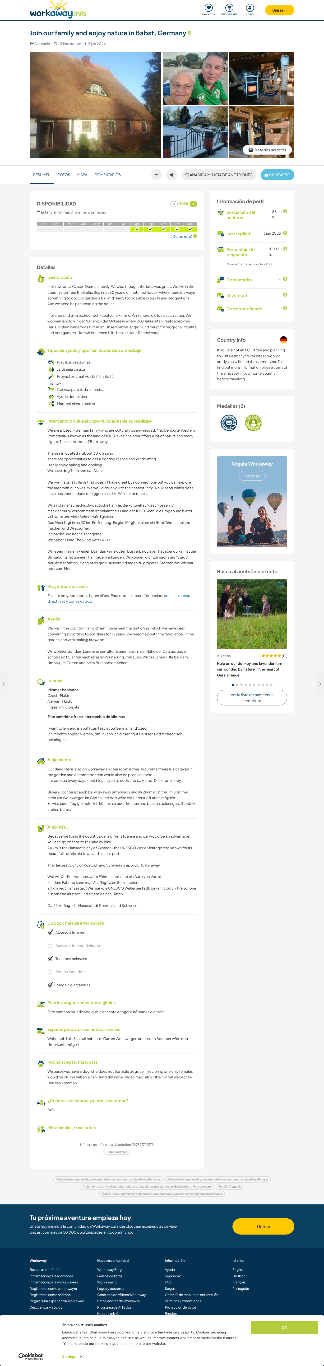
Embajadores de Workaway (118, 1301)
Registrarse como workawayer (53, 1288)
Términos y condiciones (183, 1301)
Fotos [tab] (64, 174)
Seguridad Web (117, 1152)
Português (240, 1288)
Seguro (170, 1288)
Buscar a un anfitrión (45, 1269)
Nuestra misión (108, 1313)
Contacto (279, 174)
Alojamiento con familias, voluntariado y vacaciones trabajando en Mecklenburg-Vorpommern (147, 1186)
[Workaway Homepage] (58, 9)
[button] (233, 685)
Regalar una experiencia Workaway (57, 1301)
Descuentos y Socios (46, 1307)
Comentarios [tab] (107, 174)
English (238, 1269)
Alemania (42, 43)
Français (238, 1282)
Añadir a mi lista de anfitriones (221, 174)
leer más (252, 475)
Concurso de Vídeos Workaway (121, 1294)
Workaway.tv (107, 1282)
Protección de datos (180, 1307)
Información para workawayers (54, 1282)
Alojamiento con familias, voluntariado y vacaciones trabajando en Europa (217, 1179)
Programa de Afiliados (114, 1307)
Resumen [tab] (42, 174)
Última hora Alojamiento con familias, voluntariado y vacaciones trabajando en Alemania (162, 1194)
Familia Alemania (229, 1186)
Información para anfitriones (52, 1276)
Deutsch (238, 1276)
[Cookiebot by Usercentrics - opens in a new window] (30, 1356)
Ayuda (170, 1269)
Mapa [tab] (82, 174)
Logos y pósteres (110, 1288)
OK (284, 1327)
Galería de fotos (109, 1276)
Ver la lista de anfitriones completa (252, 697)
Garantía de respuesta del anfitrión (191, 1294)
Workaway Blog (109, 1269)
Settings (69, 1357)
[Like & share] (171, 175)
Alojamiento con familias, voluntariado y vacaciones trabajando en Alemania (108, 1179)
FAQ (168, 1282)
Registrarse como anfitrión (50, 1294)
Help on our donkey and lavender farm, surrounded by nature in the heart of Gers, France (251, 669)
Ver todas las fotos (269, 149)
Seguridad (173, 1276)
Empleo (171, 1313)
